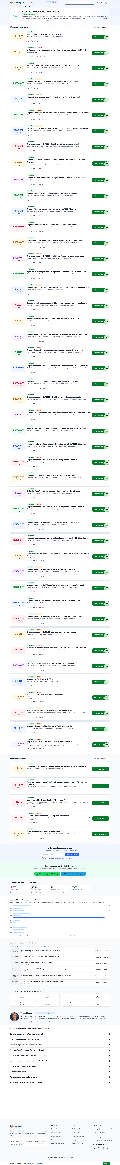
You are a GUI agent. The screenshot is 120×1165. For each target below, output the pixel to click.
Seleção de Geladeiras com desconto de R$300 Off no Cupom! (50, 663)
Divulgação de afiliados (79, 1140)
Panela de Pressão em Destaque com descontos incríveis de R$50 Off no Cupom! (57, 128)
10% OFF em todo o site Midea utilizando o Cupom (45, 34)
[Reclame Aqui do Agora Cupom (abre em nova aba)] (99, 1148)
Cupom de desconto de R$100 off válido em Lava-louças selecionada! (53, 522)
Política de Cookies (78, 1136)
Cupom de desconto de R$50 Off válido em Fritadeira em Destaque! (52, 193)
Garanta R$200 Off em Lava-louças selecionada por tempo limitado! (52, 381)
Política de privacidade (36, 1163)
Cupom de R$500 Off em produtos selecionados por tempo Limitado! (53, 81)
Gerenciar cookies (77, 1143)
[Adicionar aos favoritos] (35, 41)
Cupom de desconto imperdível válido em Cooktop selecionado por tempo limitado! (58, 287)
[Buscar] (92, 3)
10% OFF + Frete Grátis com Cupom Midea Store (45, 695)
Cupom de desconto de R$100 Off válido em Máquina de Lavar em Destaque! (55, 507)
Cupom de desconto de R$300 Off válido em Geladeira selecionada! (52, 225)
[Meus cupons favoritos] (97, 3)
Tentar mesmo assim (101, 950)
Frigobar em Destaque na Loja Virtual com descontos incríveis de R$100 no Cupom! (58, 554)
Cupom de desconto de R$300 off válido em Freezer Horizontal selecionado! (55, 256)
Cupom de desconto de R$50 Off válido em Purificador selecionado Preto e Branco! (58, 113)
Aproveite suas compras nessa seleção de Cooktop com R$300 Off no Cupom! (56, 272)
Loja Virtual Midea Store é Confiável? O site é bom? (46, 800)
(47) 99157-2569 (100, 1132)
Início (11, 7)
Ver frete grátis (99, 697)
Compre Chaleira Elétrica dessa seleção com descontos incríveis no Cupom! (55, 350)
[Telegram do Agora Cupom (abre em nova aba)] (103, 1148)
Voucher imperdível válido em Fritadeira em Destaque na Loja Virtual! (53, 319)
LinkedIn (52, 1021)
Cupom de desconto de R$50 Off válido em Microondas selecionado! (53, 144)
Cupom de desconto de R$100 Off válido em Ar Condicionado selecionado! (55, 616)
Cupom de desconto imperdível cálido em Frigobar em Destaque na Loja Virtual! (57, 334)
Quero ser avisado (72, 854)
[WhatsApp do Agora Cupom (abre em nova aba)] (107, 1148)
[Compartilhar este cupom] (37, 41)
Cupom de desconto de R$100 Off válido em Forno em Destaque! (51, 569)
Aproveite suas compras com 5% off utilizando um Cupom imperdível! (53, 97)
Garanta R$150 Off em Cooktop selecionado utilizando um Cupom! (51, 475)
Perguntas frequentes (57, 1143)
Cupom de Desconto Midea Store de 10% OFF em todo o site (49, 726)
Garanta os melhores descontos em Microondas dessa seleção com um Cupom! (57, 303)
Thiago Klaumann (27, 1013)
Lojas (32, 3)
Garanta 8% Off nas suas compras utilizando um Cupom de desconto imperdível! (57, 648)
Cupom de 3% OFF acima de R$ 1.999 (41, 679)
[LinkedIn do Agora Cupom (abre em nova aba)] (94, 1148)
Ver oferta (100, 769)
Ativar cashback (100, 786)
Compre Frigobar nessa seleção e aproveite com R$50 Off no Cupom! (53, 209)
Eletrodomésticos (19, 7)
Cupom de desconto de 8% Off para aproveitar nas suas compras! (52, 632)
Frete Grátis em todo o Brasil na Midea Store (43, 831)
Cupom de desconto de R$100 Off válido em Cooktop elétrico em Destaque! (55, 585)
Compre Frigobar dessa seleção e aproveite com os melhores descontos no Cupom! (58, 413)
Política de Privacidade (79, 1129)
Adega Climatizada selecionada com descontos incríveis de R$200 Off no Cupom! (57, 444)
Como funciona (56, 1132)
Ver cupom (99, 37)
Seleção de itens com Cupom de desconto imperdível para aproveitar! (53, 66)
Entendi (106, 1163)
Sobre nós (54, 1129)
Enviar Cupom (105, 3)
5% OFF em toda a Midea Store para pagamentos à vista (48, 816)
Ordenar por (96, 27)
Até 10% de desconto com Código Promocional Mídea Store (49, 710)
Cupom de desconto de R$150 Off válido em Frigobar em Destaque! (52, 460)
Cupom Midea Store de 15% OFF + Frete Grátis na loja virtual (49, 742)
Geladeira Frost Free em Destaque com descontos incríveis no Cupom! (53, 491)
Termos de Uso (76, 1132)
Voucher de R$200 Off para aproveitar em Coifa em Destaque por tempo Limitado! (57, 428)
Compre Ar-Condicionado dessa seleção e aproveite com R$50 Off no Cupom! (56, 178)
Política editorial (56, 1136)
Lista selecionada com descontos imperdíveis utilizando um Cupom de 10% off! (56, 50)
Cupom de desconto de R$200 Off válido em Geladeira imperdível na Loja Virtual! (57, 366)
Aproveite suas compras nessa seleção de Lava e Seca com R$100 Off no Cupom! (57, 538)
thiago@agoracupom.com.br (104, 1129)
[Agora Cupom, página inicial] (17, 3)
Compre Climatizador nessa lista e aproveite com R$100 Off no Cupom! (53, 601)
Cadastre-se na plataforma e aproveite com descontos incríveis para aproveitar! (57, 766)
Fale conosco (55, 1140)
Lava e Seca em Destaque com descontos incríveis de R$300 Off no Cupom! (55, 240)
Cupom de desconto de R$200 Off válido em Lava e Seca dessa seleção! (54, 397)
